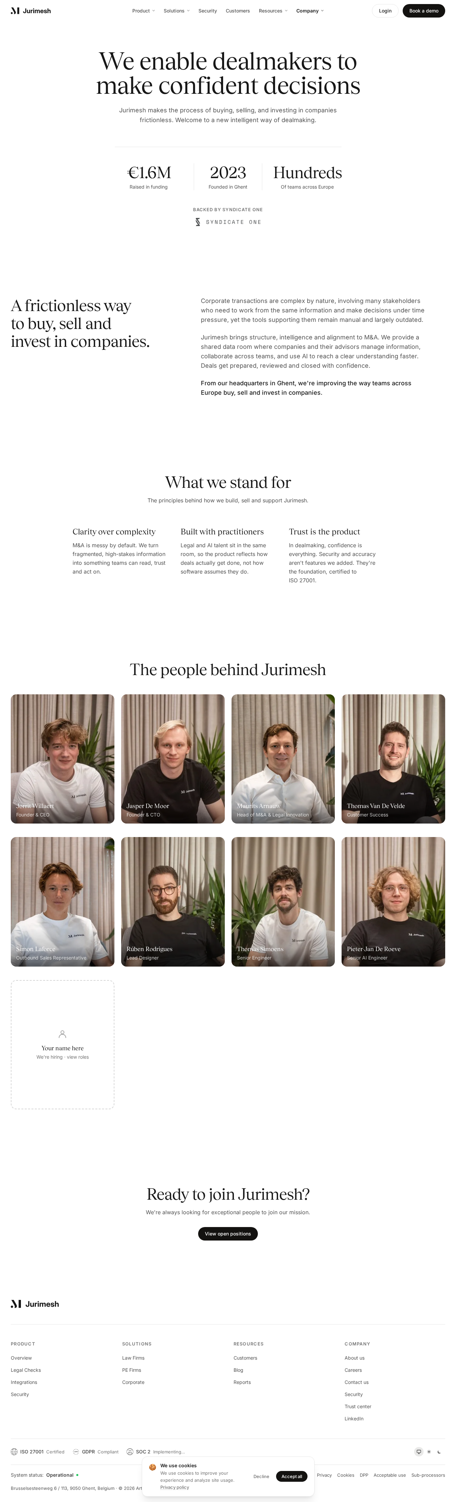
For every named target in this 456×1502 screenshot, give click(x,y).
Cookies (345, 1475)
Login (385, 10)
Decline (261, 1476)
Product (141, 10)
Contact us (357, 1382)
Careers (353, 1370)
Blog (238, 1370)
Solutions (174, 10)
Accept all (291, 1476)
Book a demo (423, 10)
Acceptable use (390, 1475)
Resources (271, 10)
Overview (21, 1358)
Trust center (358, 1406)
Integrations (24, 1382)
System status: (42, 1475)
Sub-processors (428, 1475)
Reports (242, 1382)
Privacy (324, 1475)
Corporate (133, 1382)
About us (355, 1358)
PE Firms (131, 1370)
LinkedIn (354, 1418)
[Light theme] (429, 1451)
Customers (238, 10)
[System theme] (419, 1451)
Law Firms (133, 1358)
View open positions (228, 1233)
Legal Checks (26, 1370)
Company (307, 10)
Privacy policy (174, 1487)
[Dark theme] (439, 1451)
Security (207, 10)
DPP (364, 1475)
